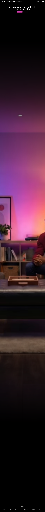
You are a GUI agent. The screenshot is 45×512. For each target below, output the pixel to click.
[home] (3, 1)
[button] (9, 1)
